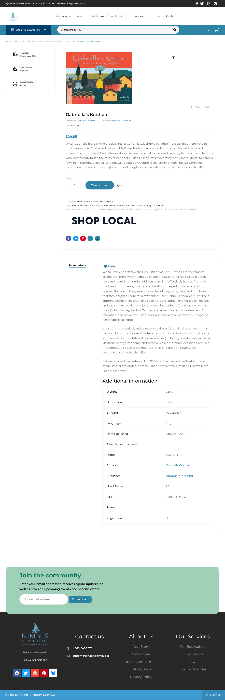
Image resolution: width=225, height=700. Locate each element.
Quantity (70, 178)
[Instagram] (35, 673)
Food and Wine (80, 205)
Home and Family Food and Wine (51, 41)
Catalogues (141, 654)
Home (9, 41)
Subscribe (79, 599)
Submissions (193, 654)
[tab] (77, 265)
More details (77, 265)
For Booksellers (193, 647)
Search (174, 30)
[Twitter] (26, 673)
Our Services (193, 636)
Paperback (158, 205)
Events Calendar (192, 669)
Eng (168, 423)
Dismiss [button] (215, 694)
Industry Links (141, 669)
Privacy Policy (141, 677)
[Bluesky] (53, 673)
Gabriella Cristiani (86, 120)
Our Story (141, 647)
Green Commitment (141, 662)
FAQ (193, 662)
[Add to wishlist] (120, 185)
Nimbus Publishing (121, 120)
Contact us (89, 636)
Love (111, 266)
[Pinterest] (44, 673)
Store (22, 41)
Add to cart (102, 185)
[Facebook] (17, 673)
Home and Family (119, 205)
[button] (173, 57)
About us (141, 636)
